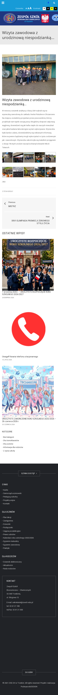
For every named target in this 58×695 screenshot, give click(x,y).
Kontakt (6, 504)
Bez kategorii (8, 437)
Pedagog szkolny (10, 497)
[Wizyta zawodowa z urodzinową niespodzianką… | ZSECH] (29, 18)
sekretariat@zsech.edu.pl (22, 602)
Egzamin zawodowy (11, 545)
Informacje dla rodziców (13, 447)
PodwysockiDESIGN (29, 687)
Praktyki (6, 548)
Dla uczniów (8, 444)
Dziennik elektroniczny (12, 562)
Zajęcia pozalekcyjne (11, 531)
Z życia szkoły (7, 191)
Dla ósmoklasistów (11, 440)
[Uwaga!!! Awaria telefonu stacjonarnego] (28, 329)
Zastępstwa (8, 521)
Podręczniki (8, 527)
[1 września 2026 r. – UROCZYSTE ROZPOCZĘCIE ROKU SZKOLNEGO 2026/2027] (28, 265)
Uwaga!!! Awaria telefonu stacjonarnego (20, 356)
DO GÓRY (29, 672)
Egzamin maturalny (11, 541)
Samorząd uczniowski (12, 493)
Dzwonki (6, 524)
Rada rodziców (9, 569)
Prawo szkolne (9, 534)
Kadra (5, 490)
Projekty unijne (9, 500)
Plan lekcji (7, 517)
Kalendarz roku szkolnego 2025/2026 (18, 538)
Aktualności (8, 565)
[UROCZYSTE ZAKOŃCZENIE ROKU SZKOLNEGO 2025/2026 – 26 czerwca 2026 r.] (28, 392)
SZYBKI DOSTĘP (28, 473)
